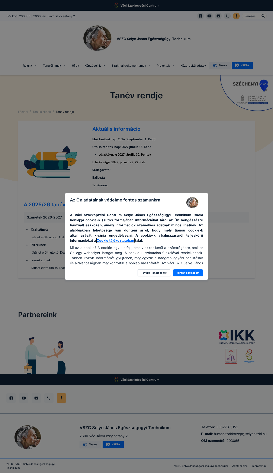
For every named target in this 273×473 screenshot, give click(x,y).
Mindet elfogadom (188, 272)
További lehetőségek (154, 272)
